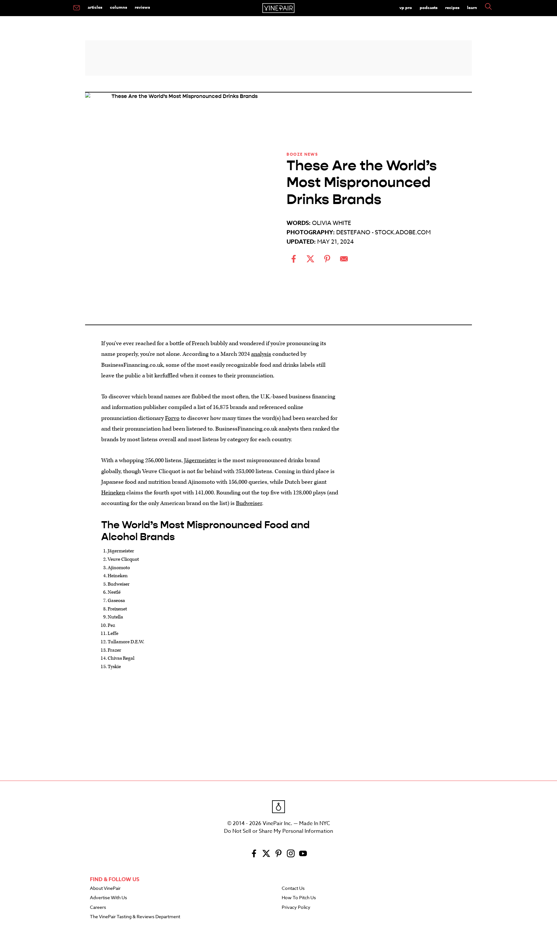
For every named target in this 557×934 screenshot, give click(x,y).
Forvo (172, 418)
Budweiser (249, 503)
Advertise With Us (108, 897)
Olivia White (331, 223)
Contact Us (293, 888)
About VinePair (105, 888)
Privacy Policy (296, 907)
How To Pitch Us (299, 897)
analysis (261, 354)
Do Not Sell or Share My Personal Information (278, 831)
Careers (98, 907)
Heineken (113, 492)
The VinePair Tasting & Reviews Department (135, 916)
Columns (118, 7)
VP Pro (405, 7)
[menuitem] (76, 8)
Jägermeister (200, 460)
